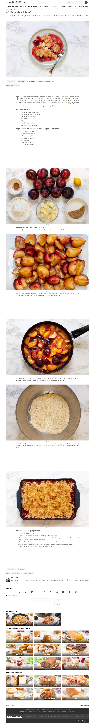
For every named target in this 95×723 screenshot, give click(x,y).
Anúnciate (29, 716)
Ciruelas (22, 573)
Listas (73, 711)
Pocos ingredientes (47, 711)
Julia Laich (14, 577)
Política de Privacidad (56, 716)
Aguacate (64, 711)
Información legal (44, 716)
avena (65, 100)
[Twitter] (44, 591)
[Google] (19, 591)
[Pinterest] (50, 591)
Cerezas (69, 709)
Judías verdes (60, 709)
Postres (18, 85)
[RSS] (69, 591)
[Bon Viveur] (16, 2)
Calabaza (54, 711)
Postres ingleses (29, 573)
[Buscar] (86, 2)
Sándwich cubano (10, 705)
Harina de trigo (14, 573)
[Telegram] (31, 591)
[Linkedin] (63, 591)
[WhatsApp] (25, 591)
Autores (36, 716)
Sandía (65, 709)
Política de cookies (67, 716)
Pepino (51, 709)
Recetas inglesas (10, 85)
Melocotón (42, 709)
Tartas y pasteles (28, 711)
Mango (47, 709)
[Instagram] (57, 591)
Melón (55, 709)
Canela (8, 573)
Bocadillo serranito (84, 705)
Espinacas (68, 711)
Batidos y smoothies (35, 709)
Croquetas (40, 711)
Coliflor (59, 711)
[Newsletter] (75, 591)
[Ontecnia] (83, 721)
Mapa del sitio (84, 716)
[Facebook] (38, 591)
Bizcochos (35, 711)
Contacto (76, 716)
